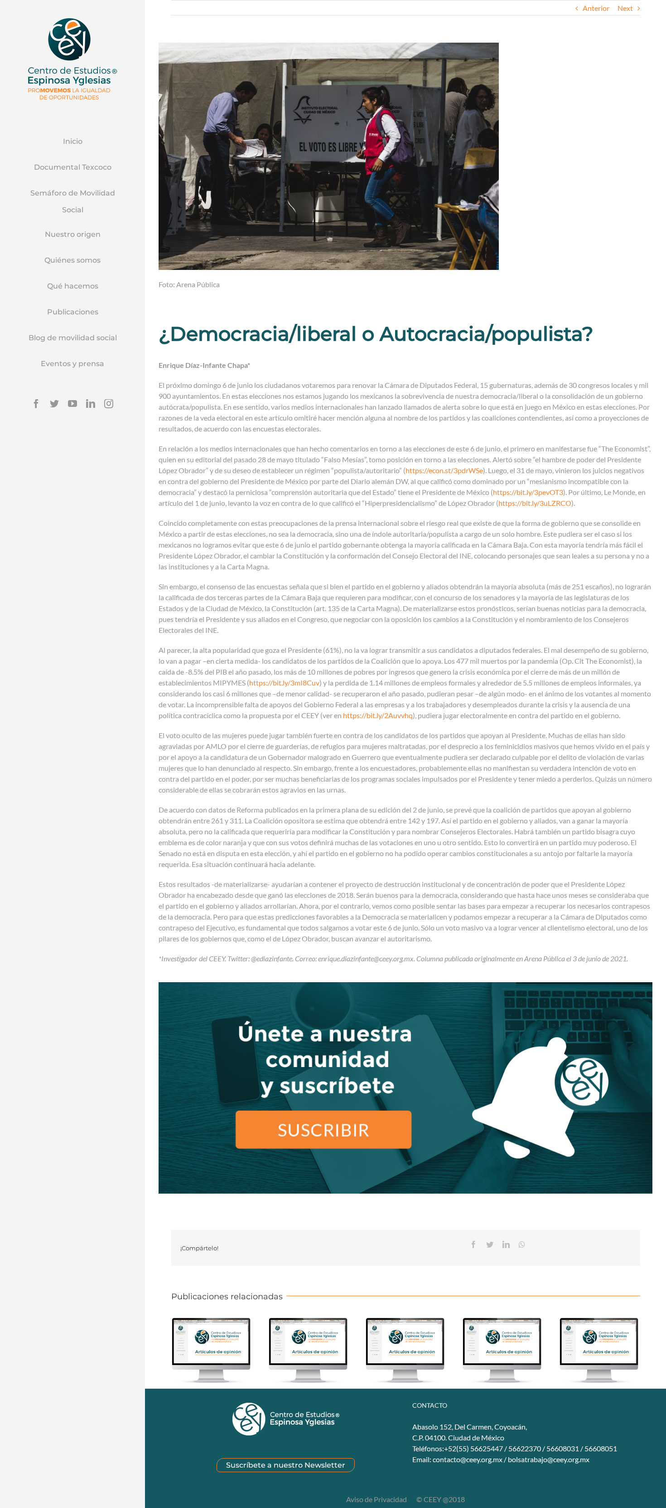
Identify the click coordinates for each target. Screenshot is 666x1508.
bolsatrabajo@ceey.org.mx (548, 1459)
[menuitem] (72, 142)
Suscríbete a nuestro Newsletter (285, 1465)
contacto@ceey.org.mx (467, 1459)
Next (625, 8)
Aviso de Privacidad (377, 1499)
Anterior (596, 8)
